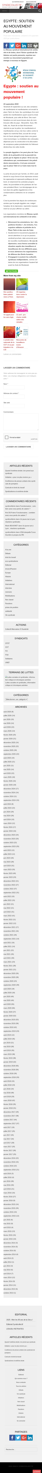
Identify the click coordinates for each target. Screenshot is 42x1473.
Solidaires (8, 659)
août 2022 (7, 896)
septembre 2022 (10, 892)
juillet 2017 (7, 1131)
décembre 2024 (9, 789)
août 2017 (7, 1127)
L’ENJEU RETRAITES (15, 1329)
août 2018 (7, 1081)
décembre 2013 (9, 1289)
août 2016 (7, 1173)
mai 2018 (7, 1093)
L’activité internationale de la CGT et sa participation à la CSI (9, 345)
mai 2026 (7, 723)
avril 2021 (7, 958)
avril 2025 (7, 773)
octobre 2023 (8, 842)
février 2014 (8, 1281)
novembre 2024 (9, 792)
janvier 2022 (8, 923)
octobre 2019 (8, 1027)
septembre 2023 (10, 846)
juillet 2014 (7, 1262)
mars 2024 (7, 823)
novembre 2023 (9, 839)
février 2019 (8, 1058)
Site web (7, 403)
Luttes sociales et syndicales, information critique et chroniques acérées (20, 684)
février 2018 (8, 1104)
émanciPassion (10, 569)
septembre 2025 (10, 754)
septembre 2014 (10, 1254)
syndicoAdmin (14, 38)
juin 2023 (7, 858)
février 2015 (8, 1235)
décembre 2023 (9, 835)
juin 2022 (7, 904)
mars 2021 (7, 962)
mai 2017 (7, 1139)
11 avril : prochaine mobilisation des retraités (21, 318)
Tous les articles (21, 1386)
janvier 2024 (8, 831)
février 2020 (8, 1012)
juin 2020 (7, 996)
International (16, 36)
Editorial (8, 565)
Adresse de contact (11, 393)
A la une (8, 549)
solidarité (24, 36)
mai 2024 (7, 816)
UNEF (7, 662)
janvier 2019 (8, 1062)
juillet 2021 (7, 946)
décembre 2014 (9, 1243)
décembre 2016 (9, 1158)
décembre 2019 (9, 1019)
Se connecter (21, 1421)
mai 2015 (7, 1223)
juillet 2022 (7, 900)
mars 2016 (7, 1193)
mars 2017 (7, 1146)
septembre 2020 (10, 985)
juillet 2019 (7, 1039)
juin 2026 (7, 719)
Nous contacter (21, 1382)
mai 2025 (7, 769)
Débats (7, 553)
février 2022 (8, 919)
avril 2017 (7, 1143)
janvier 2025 (8, 785)
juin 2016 (7, 1181)
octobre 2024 (8, 796)
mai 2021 (7, 954)
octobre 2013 (8, 1293)
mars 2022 (7, 916)
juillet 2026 (7, 715)
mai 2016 (7, 1185)
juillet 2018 (7, 1085)
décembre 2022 (9, 881)
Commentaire (9, 412)
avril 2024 (7, 819)
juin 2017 (7, 1135)
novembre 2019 (9, 1023)
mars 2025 (7, 777)
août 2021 (7, 943)
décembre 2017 (9, 1112)
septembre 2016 (10, 1170)
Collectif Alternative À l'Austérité (16, 629)
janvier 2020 (8, 1016)
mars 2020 (7, 1008)
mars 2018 (7, 1100)
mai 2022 (7, 908)
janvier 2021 (8, 969)
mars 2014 (7, 1277)
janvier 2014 (8, 1285)
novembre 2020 (9, 977)
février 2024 (8, 827)
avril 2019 (7, 1050)
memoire (8, 592)
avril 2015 (7, 1227)
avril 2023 (7, 866)
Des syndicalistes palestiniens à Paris (8, 294)
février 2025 (8, 781)
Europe (8, 573)
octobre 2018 (8, 1073)
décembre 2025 (9, 742)
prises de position (11, 607)
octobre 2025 (8, 750)
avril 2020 (7, 1004)
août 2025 (7, 758)
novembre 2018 (9, 1070)
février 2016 (8, 1197)
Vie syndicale (10, 615)
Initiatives (8, 580)
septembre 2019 (10, 1031)
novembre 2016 (9, 1162)
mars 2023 (7, 869)
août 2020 (7, 989)
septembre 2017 (10, 1123)
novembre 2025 (9, 746)
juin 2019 (7, 1043)
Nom (6, 384)
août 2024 (7, 804)
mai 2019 (7, 1046)
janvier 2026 (8, 739)
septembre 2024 (10, 800)
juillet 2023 (7, 854)
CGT (7, 647)
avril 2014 (7, 1274)
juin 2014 (7, 1266)
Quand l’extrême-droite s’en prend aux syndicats (20, 1342)
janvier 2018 (8, 1108)
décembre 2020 (9, 973)
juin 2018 (7, 1089)
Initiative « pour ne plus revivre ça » (18, 477)
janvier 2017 (8, 1154)
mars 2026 (7, 731)
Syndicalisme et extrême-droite (16, 491)
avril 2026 (7, 727)
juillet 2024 (7, 808)
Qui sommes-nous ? (21, 1378)
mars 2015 (7, 1231)
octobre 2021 (8, 935)
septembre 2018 (10, 1077)
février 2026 (8, 735)
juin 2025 (7, 765)
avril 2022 (7, 912)
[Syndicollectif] (21, 6)
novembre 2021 (9, 931)
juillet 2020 (7, 993)
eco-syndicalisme (11, 561)
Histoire (8, 576)
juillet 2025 (7, 762)
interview (8, 588)
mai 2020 (7, 1000)
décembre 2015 (9, 1204)
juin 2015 (7, 1220)
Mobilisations (10, 596)
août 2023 (7, 850)
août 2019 (7, 1035)
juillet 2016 (7, 1177)
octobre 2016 (8, 1166)
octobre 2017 (8, 1120)
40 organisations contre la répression (21, 294)
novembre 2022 (9, 885)
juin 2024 (7, 812)
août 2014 (7, 1258)
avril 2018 (7, 1096)
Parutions (8, 603)
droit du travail (10, 557)
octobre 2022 (8, 889)
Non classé (9, 600)
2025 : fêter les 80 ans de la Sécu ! (19, 1320)
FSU (7, 655)
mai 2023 (7, 862)
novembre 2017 (9, 1116)
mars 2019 (7, 1054)
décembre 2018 (9, 1066)
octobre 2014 (8, 1250)
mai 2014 (7, 1270)
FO (6, 651)
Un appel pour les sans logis (9, 316)
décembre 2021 (9, 927)
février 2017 (8, 1150)
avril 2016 (7, 1189)
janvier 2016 (8, 1200)
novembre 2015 (9, 1208)
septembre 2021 (10, 939)
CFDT (7, 643)
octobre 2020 (8, 981)
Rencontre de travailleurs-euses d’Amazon (21, 343)
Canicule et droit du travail (14, 487)
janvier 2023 (8, 877)
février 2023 (8, 873)
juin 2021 (7, 950)
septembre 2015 (10, 1216)
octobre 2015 (8, 1212)
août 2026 (7, 712)
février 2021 (8, 966)
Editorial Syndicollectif (14, 1324)
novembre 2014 (9, 1247)
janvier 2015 (8, 1239)
